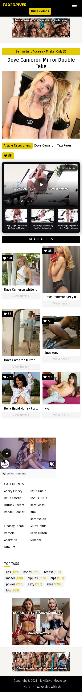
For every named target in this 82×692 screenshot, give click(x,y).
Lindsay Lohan (14, 526)
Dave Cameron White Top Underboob (30, 290)
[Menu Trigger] (74, 6)
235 (9, 377)
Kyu (47, 409)
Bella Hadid (38, 491)
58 (9, 314)
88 (50, 251)
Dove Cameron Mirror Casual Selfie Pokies (34, 360)
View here (20, 296)
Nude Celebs (40, 11)
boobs (31, 572)
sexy (35, 584)
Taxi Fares (64, 145)
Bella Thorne (12, 498)
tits (12, 590)
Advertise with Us (49, 687)
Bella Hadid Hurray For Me (22, 409)
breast (52, 572)
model (14, 578)
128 (9, 258)
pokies (14, 584)
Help (27, 687)
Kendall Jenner (14, 512)
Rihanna (36, 540)
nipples (36, 578)
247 (49, 377)
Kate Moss (37, 505)
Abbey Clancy (13, 491)
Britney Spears (14, 505)
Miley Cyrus (38, 526)
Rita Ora (9, 547)
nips (57, 578)
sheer (55, 584)
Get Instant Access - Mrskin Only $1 (41, 51)
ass (12, 572)
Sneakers (51, 353)
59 (10, 156)
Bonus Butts (38, 498)
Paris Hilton (38, 533)
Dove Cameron (44, 145)
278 (49, 321)
